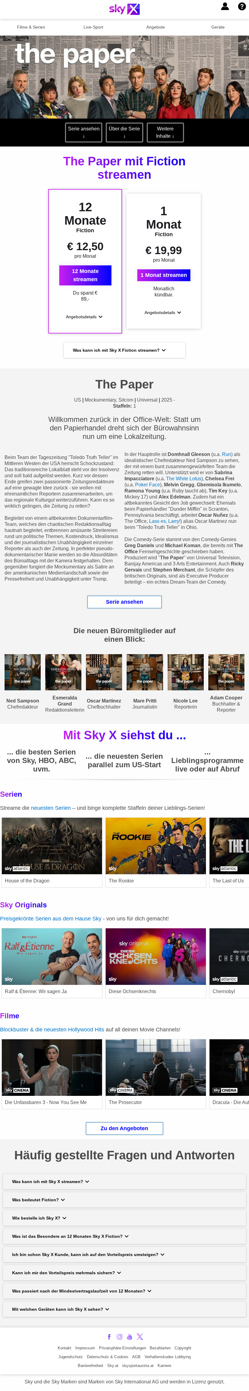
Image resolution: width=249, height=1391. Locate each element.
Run (226, 454)
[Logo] (124, 9)
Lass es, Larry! (164, 521)
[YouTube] (129, 1337)
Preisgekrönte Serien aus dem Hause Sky (50, 919)
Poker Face (147, 484)
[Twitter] (140, 1337)
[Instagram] (119, 1337)
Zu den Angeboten (124, 1128)
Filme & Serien (31, 27)
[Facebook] (109, 1337)
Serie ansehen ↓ (84, 132)
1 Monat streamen (164, 275)
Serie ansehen (124, 602)
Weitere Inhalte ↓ (165, 132)
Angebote (155, 27)
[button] (225, 6)
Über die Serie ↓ (124, 132)
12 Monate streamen (85, 275)
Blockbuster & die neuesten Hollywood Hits (52, 1030)
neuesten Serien (51, 808)
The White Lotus (183, 478)
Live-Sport (93, 27)
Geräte (218, 27)
